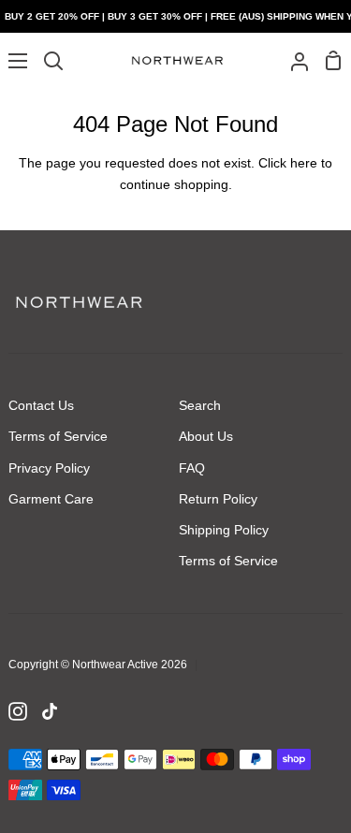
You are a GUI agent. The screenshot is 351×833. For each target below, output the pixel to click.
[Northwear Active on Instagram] (17, 711)
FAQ (192, 467)
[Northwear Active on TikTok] (49, 711)
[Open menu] (14, 61)
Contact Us (41, 405)
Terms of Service (58, 436)
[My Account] (292, 60)
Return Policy (218, 498)
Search (200, 405)
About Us (206, 436)
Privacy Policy (49, 467)
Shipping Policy (224, 529)
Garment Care (51, 498)
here (303, 162)
